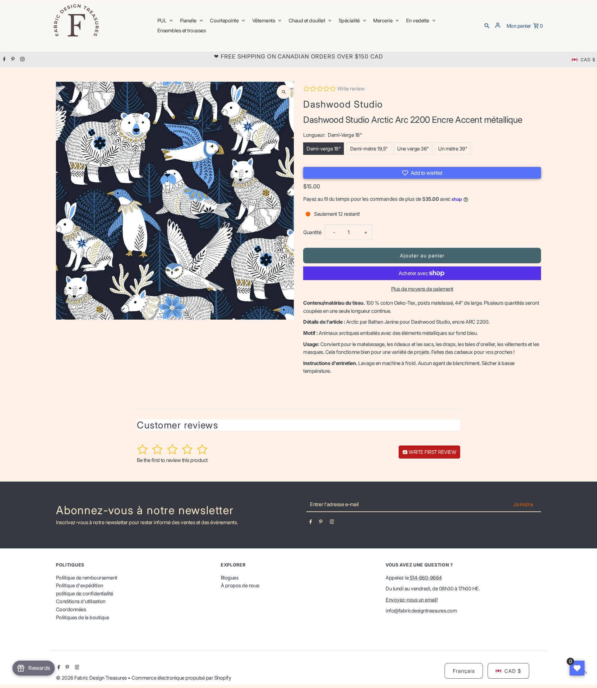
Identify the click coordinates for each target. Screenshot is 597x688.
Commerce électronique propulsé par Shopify (181, 678)
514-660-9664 (426, 578)
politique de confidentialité (84, 593)
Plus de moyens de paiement (422, 289)
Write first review (432, 452)
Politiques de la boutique (82, 617)
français (464, 671)
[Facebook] (4, 59)
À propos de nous (240, 585)
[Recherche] (487, 25)
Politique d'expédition (79, 585)
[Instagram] (22, 59)
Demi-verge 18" (323, 148)
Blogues (229, 578)
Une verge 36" (413, 148)
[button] (422, 173)
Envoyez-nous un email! (411, 600)
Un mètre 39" (452, 148)
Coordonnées (71, 609)
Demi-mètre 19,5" (369, 148)
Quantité (312, 232)
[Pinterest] (12, 59)
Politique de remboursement (86, 578)
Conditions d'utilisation (80, 601)
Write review (350, 88)
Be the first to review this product (172, 460)
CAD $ (588, 59)
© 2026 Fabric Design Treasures (92, 678)
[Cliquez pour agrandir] (284, 92)
